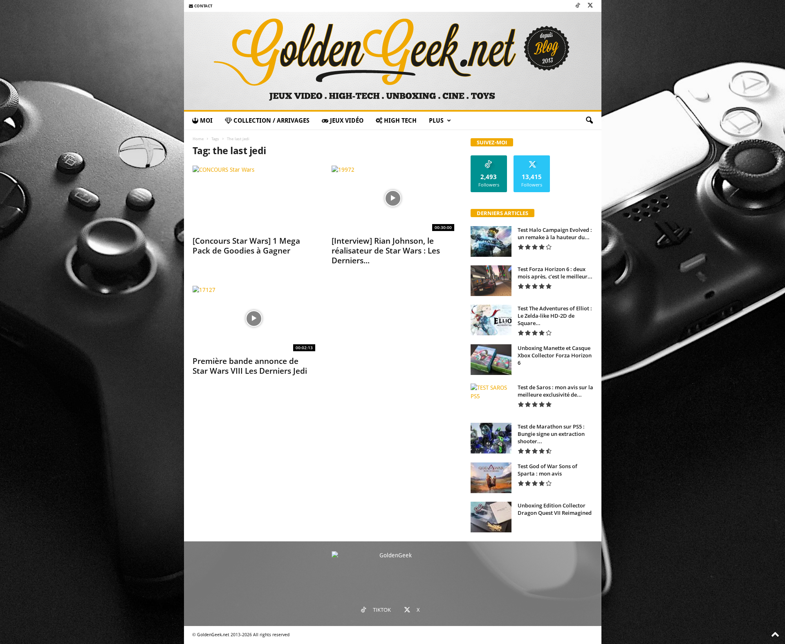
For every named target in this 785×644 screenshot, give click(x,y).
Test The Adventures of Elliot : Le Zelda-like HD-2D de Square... (555, 316)
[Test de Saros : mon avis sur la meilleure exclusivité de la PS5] (491, 399)
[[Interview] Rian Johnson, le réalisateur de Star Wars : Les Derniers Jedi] (393, 198)
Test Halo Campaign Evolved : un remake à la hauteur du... (555, 233)
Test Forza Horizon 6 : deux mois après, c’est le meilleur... (555, 272)
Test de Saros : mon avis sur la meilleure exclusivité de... (555, 391)
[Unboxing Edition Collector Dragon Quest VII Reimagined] (491, 517)
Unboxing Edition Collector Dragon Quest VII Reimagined (555, 509)
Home (198, 139)
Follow (488, 158)
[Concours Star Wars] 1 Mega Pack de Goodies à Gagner (246, 246)
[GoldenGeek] (392, 61)
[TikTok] (578, 6)
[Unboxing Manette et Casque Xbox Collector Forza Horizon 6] (491, 359)
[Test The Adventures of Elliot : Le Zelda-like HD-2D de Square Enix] (491, 320)
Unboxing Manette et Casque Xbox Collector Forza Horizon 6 (555, 355)
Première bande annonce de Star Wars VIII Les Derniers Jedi (250, 366)
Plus (436, 120)
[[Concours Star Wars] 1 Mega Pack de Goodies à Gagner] (254, 198)
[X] (590, 6)
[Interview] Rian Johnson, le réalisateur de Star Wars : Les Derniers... (386, 251)
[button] (589, 121)
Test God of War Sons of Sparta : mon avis (547, 469)
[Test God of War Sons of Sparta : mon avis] (491, 477)
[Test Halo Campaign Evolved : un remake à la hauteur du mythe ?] (491, 241)
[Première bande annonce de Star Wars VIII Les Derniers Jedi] (254, 318)
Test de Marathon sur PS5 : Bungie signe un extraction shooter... (551, 434)
